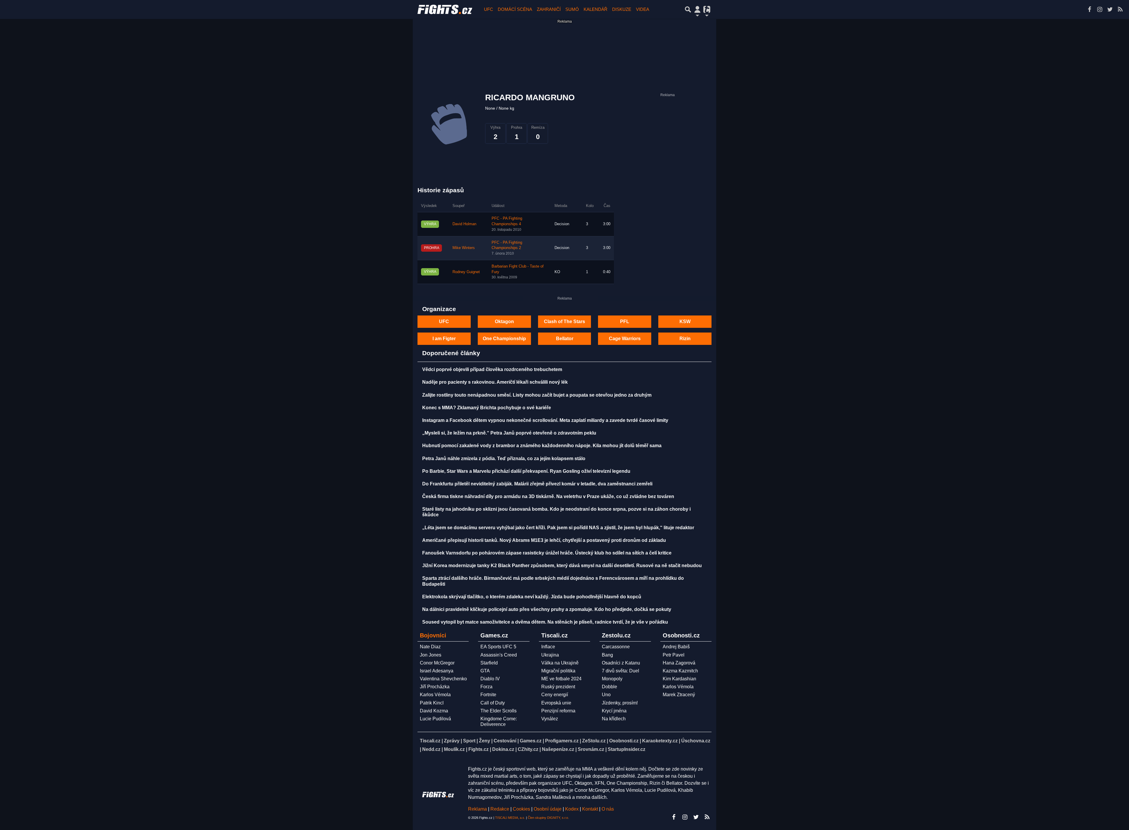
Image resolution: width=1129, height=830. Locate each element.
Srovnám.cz (591, 749)
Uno (606, 694)
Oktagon (504, 321)
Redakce (499, 808)
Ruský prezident (558, 686)
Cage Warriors (625, 338)
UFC (488, 9)
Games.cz (531, 740)
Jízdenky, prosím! (620, 702)
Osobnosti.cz (624, 740)
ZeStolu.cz (594, 740)
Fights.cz (478, 749)
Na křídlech (614, 718)
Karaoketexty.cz (660, 740)
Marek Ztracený (679, 694)
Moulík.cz (454, 749)
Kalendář (595, 9)
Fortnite (488, 694)
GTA (485, 670)
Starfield (489, 662)
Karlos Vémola (435, 694)
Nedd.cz (431, 749)
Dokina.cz (503, 749)
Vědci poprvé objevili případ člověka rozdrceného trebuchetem (492, 369)
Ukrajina (550, 654)
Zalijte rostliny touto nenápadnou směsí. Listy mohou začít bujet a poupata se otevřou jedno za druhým (537, 395)
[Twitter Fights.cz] (1109, 9)
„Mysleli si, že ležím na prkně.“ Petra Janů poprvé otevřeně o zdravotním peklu (509, 432)
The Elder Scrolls (498, 710)
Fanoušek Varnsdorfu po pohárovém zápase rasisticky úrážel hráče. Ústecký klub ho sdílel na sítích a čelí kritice (547, 552)
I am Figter (444, 338)
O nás (608, 808)
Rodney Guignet (466, 272)
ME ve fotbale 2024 (561, 678)
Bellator (564, 338)
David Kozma (434, 710)
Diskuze (621, 9)
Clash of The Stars (564, 321)
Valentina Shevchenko (443, 678)
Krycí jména (614, 710)
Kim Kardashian (679, 678)
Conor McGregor (437, 662)
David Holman (464, 224)
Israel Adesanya (436, 670)
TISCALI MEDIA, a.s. (510, 817)
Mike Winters (463, 248)
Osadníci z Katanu (621, 662)
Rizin (685, 338)
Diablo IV (490, 678)
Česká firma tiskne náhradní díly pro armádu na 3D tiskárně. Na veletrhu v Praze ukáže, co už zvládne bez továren (548, 496)
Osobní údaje (548, 808)
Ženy (484, 740)
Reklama (477, 808)
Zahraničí (549, 9)
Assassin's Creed (498, 654)
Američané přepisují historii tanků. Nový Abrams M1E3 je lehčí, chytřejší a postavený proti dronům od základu (544, 540)
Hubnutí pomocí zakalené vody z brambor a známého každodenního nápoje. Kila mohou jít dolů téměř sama (542, 445)
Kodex (572, 808)
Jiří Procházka (435, 686)
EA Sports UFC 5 (498, 646)
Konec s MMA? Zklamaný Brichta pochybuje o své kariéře (486, 407)
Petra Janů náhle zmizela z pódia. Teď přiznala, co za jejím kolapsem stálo (503, 458)
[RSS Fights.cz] (1120, 9)
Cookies (521, 808)
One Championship (504, 338)
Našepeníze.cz (558, 749)
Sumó (572, 9)
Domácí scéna (515, 9)
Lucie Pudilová (435, 718)
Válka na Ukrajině (560, 662)
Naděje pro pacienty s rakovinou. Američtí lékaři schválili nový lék (495, 382)
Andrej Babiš (676, 646)
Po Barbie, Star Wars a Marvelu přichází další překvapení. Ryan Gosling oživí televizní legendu (526, 471)
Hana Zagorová (679, 662)
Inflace (548, 646)
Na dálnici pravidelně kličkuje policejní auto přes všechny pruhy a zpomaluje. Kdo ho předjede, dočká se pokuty (546, 609)
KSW (685, 321)
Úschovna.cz (695, 740)
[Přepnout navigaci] (697, 9)
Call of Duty (492, 702)
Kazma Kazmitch (680, 670)
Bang (607, 654)
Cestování (505, 740)
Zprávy (452, 740)
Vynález (549, 718)
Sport (469, 740)
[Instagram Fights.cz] (1099, 9)
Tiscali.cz (430, 740)
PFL (624, 321)
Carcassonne (616, 646)
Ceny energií (554, 694)
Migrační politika (558, 670)
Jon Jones (430, 654)
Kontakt (590, 808)
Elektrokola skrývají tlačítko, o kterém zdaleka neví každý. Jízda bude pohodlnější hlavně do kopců (531, 596)
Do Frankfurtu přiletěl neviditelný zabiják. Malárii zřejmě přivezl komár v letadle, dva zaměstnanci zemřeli (537, 483)
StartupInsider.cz (626, 749)
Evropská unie (556, 702)
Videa (642, 9)
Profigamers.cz (562, 740)
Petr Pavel (673, 654)
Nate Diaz (430, 646)
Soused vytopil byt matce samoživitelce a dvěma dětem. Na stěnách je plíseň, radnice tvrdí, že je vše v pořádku (545, 621)
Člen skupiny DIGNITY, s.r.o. (548, 817)
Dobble (609, 686)
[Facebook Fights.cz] (1089, 9)
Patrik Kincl (432, 702)
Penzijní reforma (558, 710)
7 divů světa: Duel (620, 670)
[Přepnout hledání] (688, 9)
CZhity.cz (528, 749)
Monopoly (612, 678)
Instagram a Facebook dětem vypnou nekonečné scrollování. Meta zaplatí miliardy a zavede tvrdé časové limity (545, 420)
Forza (486, 686)
